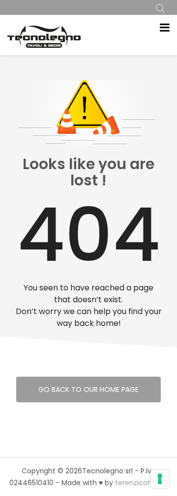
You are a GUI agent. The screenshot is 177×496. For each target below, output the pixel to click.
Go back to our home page (88, 389)
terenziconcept (141, 483)
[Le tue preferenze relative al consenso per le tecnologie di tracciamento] (159, 478)
